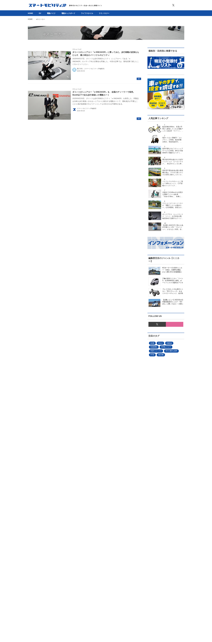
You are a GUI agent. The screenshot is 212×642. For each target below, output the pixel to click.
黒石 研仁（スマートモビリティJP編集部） (91, 69)
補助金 (169, 343)
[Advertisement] (165, 454)
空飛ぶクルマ (166, 347)
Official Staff (76, 49)
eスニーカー (55, 34)
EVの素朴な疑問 (171, 351)
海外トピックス (156, 351)
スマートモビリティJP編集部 (86, 108)
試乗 (152, 343)
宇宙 (152, 355)
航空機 (161, 355)
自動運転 (154, 347)
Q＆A (161, 343)
